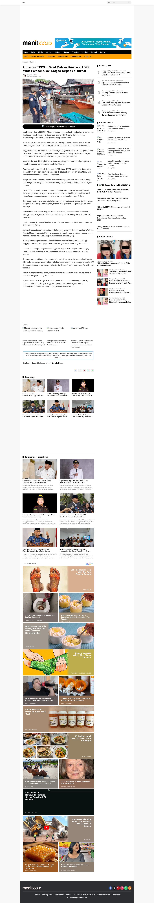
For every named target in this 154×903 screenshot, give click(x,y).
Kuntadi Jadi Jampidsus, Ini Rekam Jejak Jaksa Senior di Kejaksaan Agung (82, 395)
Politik (57, 52)
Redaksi (29, 74)
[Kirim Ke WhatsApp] (92, 370)
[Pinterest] (118, 888)
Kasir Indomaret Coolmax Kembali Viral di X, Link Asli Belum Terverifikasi (120, 282)
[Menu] (24, 2)
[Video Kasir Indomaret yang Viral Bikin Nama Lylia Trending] (102, 273)
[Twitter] (114, 888)
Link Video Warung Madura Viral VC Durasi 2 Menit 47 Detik (116, 104)
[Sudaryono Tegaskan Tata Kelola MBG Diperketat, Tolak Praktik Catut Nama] (34, 406)
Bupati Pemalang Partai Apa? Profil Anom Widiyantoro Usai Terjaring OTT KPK (57, 395)
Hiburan (66, 52)
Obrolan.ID (51, 56)
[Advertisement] (77, 21)
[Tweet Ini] (80, 370)
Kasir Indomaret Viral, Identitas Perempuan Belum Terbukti (120, 301)
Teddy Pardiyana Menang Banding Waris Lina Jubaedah (113, 228)
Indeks (102, 52)
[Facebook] (110, 888)
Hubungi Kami (47, 895)
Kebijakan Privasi (103, 895)
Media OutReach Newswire (34, 56)
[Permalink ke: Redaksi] (24, 75)
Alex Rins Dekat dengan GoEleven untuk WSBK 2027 (118, 175)
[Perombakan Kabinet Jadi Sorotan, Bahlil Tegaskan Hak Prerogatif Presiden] (34, 385)
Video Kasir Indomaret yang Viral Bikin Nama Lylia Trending (120, 272)
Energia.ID (87, 56)
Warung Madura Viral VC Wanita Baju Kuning (115, 94)
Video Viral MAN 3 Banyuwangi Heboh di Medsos (113, 208)
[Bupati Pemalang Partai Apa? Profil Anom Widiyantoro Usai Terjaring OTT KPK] (58, 385)
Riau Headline (76, 56)
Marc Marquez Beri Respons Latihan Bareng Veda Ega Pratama (118, 163)
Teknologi (75, 52)
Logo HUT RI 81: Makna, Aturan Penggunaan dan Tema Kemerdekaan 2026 (112, 218)
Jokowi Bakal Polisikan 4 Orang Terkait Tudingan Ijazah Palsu (114, 114)
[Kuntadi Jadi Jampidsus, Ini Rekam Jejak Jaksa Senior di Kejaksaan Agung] (83, 385)
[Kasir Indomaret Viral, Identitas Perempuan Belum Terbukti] (102, 301)
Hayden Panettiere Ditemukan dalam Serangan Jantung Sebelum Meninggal (120, 291)
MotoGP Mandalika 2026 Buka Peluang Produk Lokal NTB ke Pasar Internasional (119, 151)
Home (26, 52)
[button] (129, 2)
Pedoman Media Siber (63, 895)
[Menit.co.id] (37, 43)
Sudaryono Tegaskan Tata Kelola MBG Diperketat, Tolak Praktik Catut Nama (33, 416)
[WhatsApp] (126, 888)
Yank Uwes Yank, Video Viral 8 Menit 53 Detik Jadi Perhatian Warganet (113, 191)
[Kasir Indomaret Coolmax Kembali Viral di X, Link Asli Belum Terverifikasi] (102, 282)
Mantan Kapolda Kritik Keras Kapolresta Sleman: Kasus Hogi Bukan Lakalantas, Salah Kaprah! (34, 343)
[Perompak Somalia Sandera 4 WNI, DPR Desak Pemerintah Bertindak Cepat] (58, 333)
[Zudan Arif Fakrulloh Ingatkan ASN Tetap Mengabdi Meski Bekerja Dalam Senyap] (58, 406)
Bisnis (40, 52)
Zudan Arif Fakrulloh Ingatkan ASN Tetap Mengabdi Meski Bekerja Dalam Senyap (57, 416)
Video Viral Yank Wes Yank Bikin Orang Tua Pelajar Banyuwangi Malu (112, 199)
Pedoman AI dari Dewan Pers (84, 895)
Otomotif (94, 52)
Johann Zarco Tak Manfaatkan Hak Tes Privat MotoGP (119, 127)
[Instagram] (122, 888)
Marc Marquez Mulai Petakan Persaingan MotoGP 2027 (119, 139)
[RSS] (129, 888)
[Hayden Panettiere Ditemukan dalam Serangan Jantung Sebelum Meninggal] (102, 292)
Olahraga (49, 52)
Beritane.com (63, 56)
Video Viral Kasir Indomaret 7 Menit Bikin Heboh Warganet (116, 74)
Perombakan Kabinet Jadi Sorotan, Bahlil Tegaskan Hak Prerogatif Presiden (33, 395)
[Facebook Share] (75, 370)
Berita (33, 52)
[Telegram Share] (88, 370)
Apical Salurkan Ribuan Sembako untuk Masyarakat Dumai (115, 84)
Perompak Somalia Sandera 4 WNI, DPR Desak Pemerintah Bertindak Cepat (57, 343)
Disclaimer (116, 895)
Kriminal (85, 52)
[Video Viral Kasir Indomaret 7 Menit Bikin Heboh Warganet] (114, 249)
